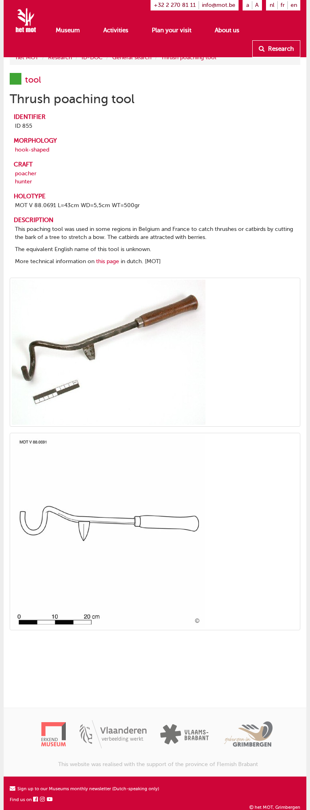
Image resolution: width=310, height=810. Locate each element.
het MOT (27, 57)
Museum (68, 30)
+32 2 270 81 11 (175, 5)
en (294, 5)
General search (131, 57)
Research (280, 48)
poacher (25, 173)
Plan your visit (171, 30)
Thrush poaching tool (188, 57)
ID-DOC (92, 57)
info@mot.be (218, 5)
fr (283, 5)
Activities (115, 30)
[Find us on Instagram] (43, 799)
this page (107, 261)
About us (227, 30)
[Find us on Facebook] (36, 799)
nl (272, 5)
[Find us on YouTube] (50, 799)
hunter (23, 182)
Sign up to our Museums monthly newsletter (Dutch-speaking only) (87, 788)
